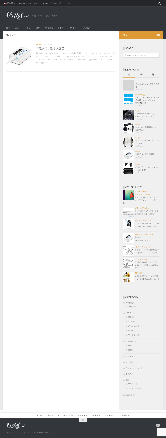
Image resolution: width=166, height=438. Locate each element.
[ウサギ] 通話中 (141, 259)
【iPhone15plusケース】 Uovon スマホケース (145, 115)
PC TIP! (60, 27)
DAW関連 (86, 27)
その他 (131, 330)
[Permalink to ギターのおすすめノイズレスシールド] (128, 142)
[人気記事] (141, 75)
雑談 (130, 349)
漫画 (17, 27)
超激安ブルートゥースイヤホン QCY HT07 (147, 168)
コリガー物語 (133, 388)
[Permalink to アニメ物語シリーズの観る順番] (128, 85)
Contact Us (69, 3)
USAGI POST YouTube (27, 3)
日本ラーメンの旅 (32, 27)
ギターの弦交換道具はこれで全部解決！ (147, 128)
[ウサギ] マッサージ (143, 247)
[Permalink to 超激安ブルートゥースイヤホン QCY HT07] (128, 168)
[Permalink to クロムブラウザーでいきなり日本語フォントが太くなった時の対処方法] (128, 99)
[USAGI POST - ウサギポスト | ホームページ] (17, 15)
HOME (9, 27)
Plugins (131, 306)
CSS (129, 317)
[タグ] (153, 75)
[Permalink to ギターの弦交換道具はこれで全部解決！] (128, 128)
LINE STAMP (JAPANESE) (51, 3)
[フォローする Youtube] (158, 34)
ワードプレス (133, 335)
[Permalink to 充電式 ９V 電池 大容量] (19, 56)
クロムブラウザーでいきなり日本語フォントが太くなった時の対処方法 (147, 100)
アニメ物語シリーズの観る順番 (147, 85)
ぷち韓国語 (48, 27)
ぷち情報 (73, 27)
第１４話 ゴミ (140, 273)
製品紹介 (39, 44)
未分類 (128, 374)
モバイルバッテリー (143, 220)
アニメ (137, 81)
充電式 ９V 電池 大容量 (50, 48)
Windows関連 (140, 95)
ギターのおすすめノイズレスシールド (147, 142)
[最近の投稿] (129, 75)
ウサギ (131, 384)
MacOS (131, 321)
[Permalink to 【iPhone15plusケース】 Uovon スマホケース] (128, 115)
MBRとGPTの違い (142, 208)
